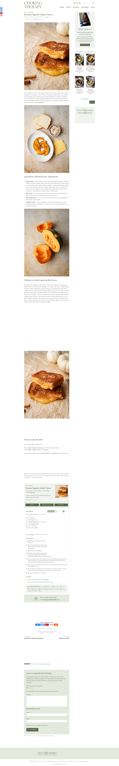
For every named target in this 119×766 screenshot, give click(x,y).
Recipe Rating (30, 709)
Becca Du (33, 492)
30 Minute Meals (30, 12)
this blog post (40, 102)
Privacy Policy (76, 761)
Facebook (43, 453)
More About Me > (85, 44)
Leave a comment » (50, 632)
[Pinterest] (77, 3)
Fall (54, 628)
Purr (66, 764)
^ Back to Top (33, 761)
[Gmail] (51, 625)
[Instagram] (74, 3)
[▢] (27, 514)
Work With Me (50, 761)
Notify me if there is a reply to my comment (38, 725)
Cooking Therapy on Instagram (35, 448)
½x (60, 511)
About (68, 7)
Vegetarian (49, 628)
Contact (56, 761)
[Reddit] (56, 625)
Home (62, 7)
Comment (29, 694)
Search (85, 99)
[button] (34, 19)
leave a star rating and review (50, 599)
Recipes (76, 7)
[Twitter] (42, 625)
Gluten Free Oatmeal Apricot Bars (33, 637)
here (49, 302)
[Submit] (93, 3)
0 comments (42, 632)
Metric (57, 511)
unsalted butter (34, 522)
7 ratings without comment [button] (44, 664)
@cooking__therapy (31, 449)
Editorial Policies (62, 761)
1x (63, 511)
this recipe (46, 579)
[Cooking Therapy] (33, 4)
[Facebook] (80, 3)
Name (28, 712)
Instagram (55, 453)
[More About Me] (84, 19)
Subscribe (85, 7)
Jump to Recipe (29, 19)
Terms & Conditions (84, 761)
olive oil (33, 518)
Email (28, 719)
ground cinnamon (35, 524)
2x (66, 511)
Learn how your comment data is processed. (45, 735)
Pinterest (48, 453)
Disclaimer (69, 761)
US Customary (51, 511)
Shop (93, 7)
